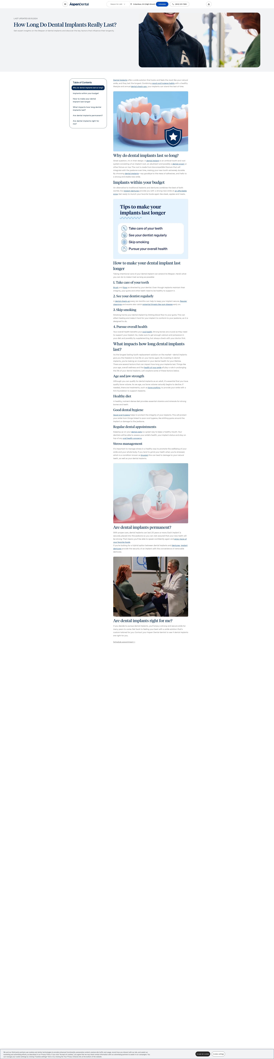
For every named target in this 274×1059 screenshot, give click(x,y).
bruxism (144, 455)
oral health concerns (132, 438)
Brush (115, 287)
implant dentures (131, 191)
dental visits (136, 432)
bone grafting (154, 387)
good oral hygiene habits (163, 83)
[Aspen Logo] (79, 4)
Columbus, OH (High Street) (144, 4)
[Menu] (65, 4)
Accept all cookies (203, 1054)
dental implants (132, 173)
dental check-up (122, 301)
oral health (147, 332)
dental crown (178, 164)
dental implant (152, 161)
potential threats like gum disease (157, 304)
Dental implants (120, 80)
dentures (176, 545)
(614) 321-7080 (181, 4)
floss (125, 287)
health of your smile (152, 367)
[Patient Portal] (208, 4)
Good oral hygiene (121, 415)
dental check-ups (139, 86)
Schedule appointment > (124, 642)
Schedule (162, 4)
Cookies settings (218, 1054)
